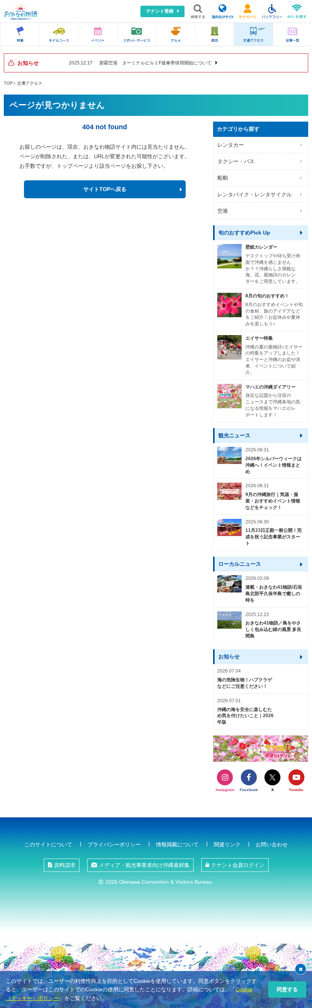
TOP (8, 83)
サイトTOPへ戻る (104, 189)
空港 (222, 211)
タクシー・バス (236, 161)
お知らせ (229, 656)
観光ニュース (234, 435)
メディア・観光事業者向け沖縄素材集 (144, 865)
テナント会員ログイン (237, 865)
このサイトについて (48, 844)
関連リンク (227, 844)
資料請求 (64, 865)
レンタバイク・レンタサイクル (254, 194)
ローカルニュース (239, 564)
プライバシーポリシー (114, 844)
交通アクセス (29, 83)
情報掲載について (177, 844)
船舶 (222, 178)
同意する (287, 989)
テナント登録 (160, 11)
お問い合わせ (272, 844)
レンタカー (230, 145)
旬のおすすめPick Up (244, 233)
